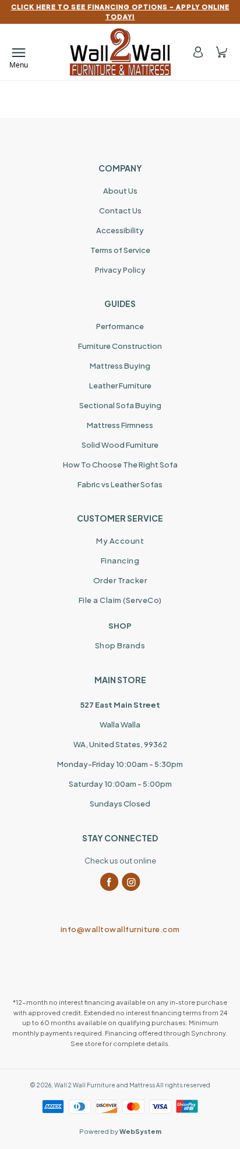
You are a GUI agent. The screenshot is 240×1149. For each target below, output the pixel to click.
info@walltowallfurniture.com (120, 929)
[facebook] (109, 882)
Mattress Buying (120, 365)
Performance (120, 326)
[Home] (120, 52)
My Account (120, 540)
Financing (120, 560)
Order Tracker (120, 580)
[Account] (198, 52)
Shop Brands (120, 645)
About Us (120, 190)
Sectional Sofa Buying (120, 405)
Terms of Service (120, 250)
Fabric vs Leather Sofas (120, 484)
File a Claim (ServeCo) (120, 600)
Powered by (120, 1131)
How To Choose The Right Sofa (120, 464)
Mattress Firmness (120, 425)
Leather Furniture (120, 385)
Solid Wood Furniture (120, 444)
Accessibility (120, 230)
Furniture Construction (120, 346)
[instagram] (131, 882)
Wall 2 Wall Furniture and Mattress (104, 1085)
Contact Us (120, 210)
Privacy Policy (120, 269)
